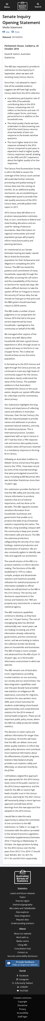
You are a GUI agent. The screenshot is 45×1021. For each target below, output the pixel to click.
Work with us (22, 937)
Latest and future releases (22, 893)
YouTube (24, 990)
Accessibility (22, 1012)
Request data (22, 919)
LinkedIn (24, 986)
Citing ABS (22, 944)
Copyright (22, 1001)
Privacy (22, 1009)
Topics (23, 897)
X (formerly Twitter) (24, 983)
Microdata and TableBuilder (23, 908)
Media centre (22, 941)
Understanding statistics (22, 923)
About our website (22, 933)
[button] (7, 5)
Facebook (23, 975)
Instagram (24, 979)
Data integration (22, 915)
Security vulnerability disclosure (23, 956)
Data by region (23, 900)
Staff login (22, 1016)
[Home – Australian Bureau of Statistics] (22, 876)
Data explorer (22, 912)
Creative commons (22, 997)
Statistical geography (22, 904)
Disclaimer (23, 1005)
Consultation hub (22, 948)
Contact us (23, 952)
